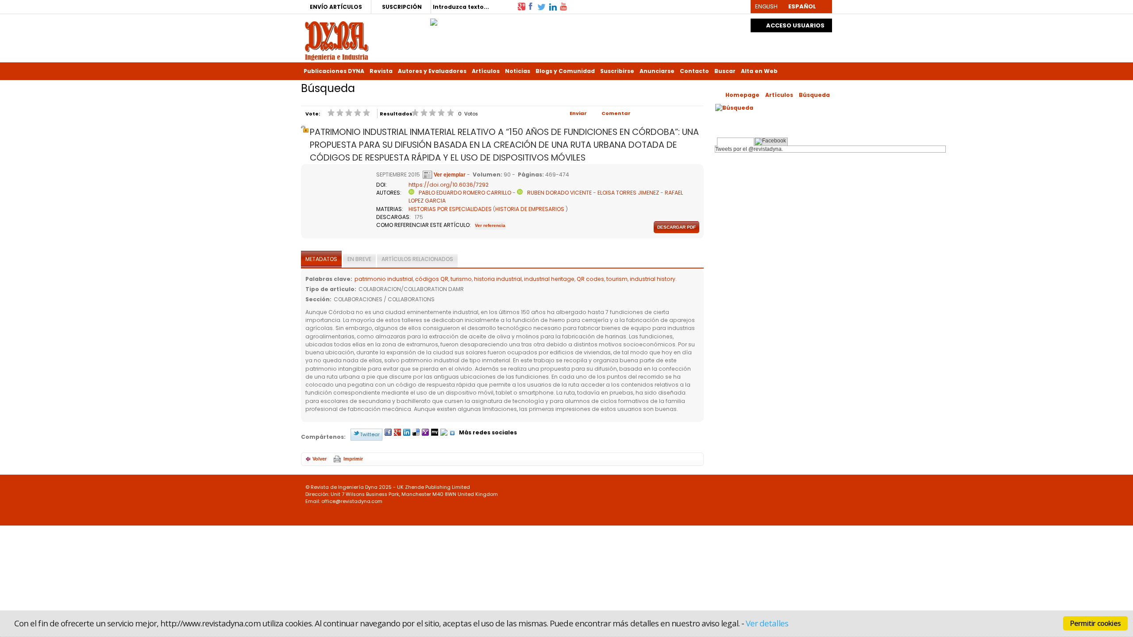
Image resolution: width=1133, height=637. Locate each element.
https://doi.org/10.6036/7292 (448, 184)
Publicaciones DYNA (334, 71)
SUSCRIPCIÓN (402, 7)
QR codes (590, 279)
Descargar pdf (676, 227)
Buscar (725, 71)
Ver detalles (767, 623)
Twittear (370, 434)
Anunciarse (657, 71)
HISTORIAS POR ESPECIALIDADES (450, 209)
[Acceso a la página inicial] (336, 40)
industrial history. (653, 279)
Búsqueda (814, 95)
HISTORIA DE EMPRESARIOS (529, 209)
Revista (381, 71)
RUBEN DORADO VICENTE (559, 192)
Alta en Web (759, 71)
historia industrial (498, 279)
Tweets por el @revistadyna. (749, 149)
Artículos (486, 71)
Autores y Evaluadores (432, 71)
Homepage (742, 95)
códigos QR (431, 279)
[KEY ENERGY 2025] (433, 20)
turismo (461, 279)
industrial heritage (549, 279)
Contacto (694, 71)
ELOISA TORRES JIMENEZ (628, 192)
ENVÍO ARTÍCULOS (336, 7)
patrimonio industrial (384, 279)
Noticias (517, 71)
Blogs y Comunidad (565, 71)
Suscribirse (617, 71)
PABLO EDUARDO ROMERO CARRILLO (465, 192)
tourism (617, 279)
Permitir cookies (1095, 623)
